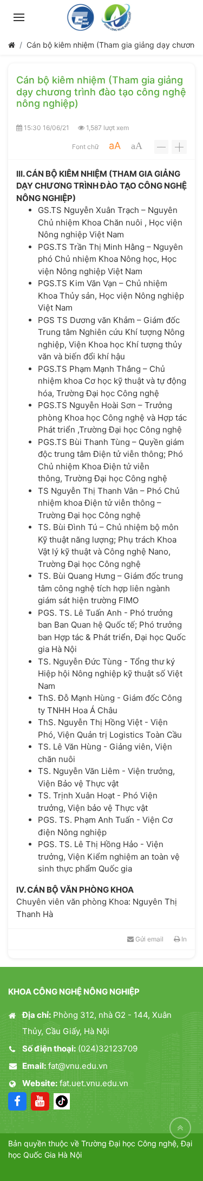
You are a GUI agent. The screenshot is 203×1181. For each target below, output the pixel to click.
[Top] (180, 1128)
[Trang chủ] (11, 44)
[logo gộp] (101, 17)
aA (115, 145)
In (183, 939)
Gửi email (148, 939)
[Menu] (19, 17)
